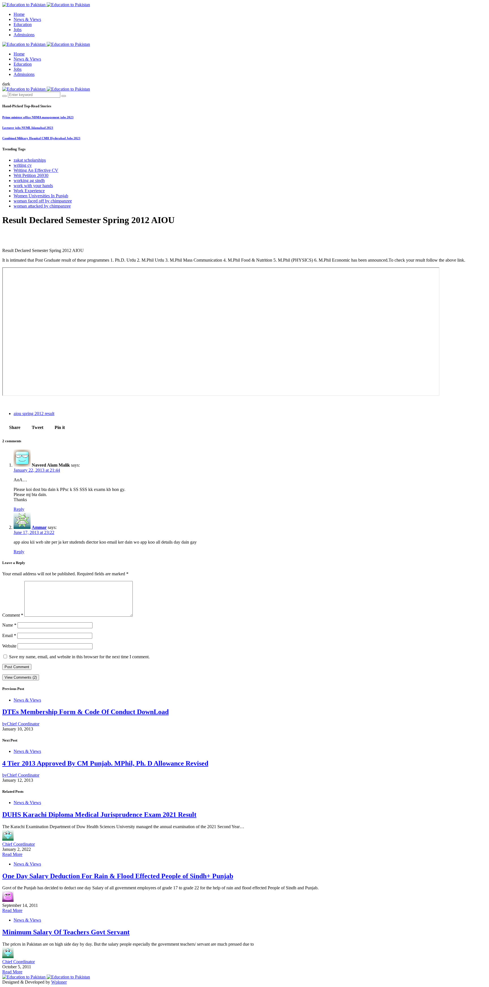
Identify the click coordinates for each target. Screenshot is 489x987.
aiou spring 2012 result (34, 413)
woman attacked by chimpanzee (42, 206)
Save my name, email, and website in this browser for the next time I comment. (79, 656)
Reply (19, 509)
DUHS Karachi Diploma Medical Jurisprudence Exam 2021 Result (99, 814)
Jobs (18, 29)
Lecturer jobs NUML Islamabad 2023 (27, 127)
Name (9, 625)
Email (9, 635)
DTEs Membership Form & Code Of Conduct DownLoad (85, 711)
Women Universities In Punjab (41, 195)
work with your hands (33, 185)
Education (23, 24)
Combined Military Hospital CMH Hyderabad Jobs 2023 (41, 138)
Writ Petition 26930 (31, 175)
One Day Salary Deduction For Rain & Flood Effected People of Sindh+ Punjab (117, 876)
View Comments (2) (21, 677)
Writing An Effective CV (36, 170)
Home (19, 14)
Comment (12, 615)
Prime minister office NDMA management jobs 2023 (38, 117)
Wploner (59, 982)
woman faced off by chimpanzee (43, 200)
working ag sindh (29, 180)
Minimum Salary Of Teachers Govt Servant (66, 932)
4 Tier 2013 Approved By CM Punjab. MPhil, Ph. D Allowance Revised (105, 763)
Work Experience (29, 190)
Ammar (39, 527)
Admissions (24, 34)
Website (9, 646)
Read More (12, 854)
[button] (6, 84)
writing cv (23, 165)
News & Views (27, 19)
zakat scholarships (30, 160)
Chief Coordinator (18, 844)
